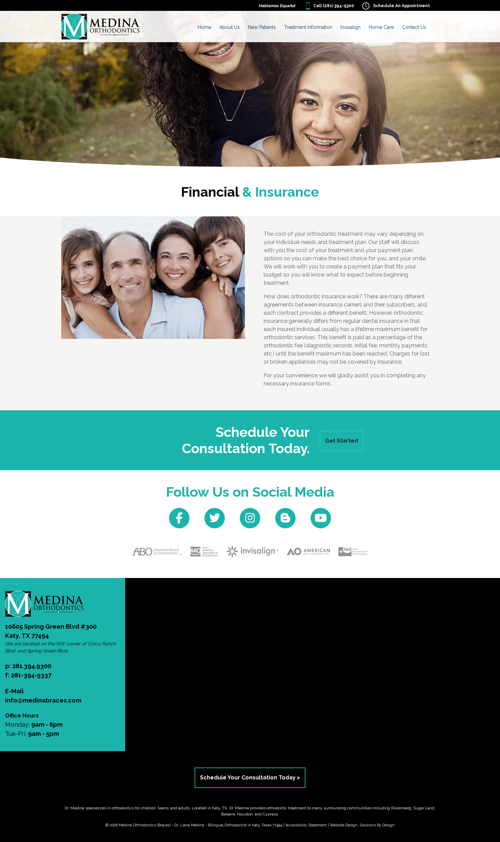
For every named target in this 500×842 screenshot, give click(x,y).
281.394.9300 (31, 666)
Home (204, 27)
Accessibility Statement (306, 825)
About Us (229, 27)
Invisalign (350, 27)
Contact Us (414, 27)
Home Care (381, 27)
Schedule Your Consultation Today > (250, 777)
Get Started (341, 440)
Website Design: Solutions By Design (362, 825)
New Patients (262, 27)
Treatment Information (308, 27)
